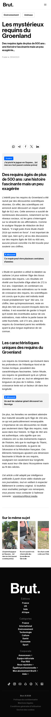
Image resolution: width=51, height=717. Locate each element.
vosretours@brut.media (25, 496)
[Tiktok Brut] (9, 684)
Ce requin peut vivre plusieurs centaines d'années (24, 260)
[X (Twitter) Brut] (36, 684)
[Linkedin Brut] (42, 684)
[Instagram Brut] (14, 684)
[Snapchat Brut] (25, 684)
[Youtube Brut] (20, 684)
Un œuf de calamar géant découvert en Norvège (23, 402)
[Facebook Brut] (31, 684)
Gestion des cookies (25, 710)
